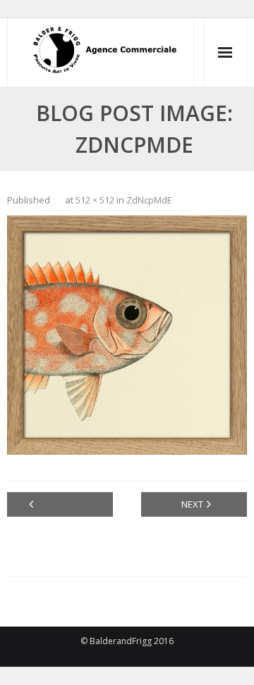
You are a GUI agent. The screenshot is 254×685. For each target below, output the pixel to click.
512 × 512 (94, 200)
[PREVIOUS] (60, 504)
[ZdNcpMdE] (127, 335)
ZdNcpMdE (149, 200)
